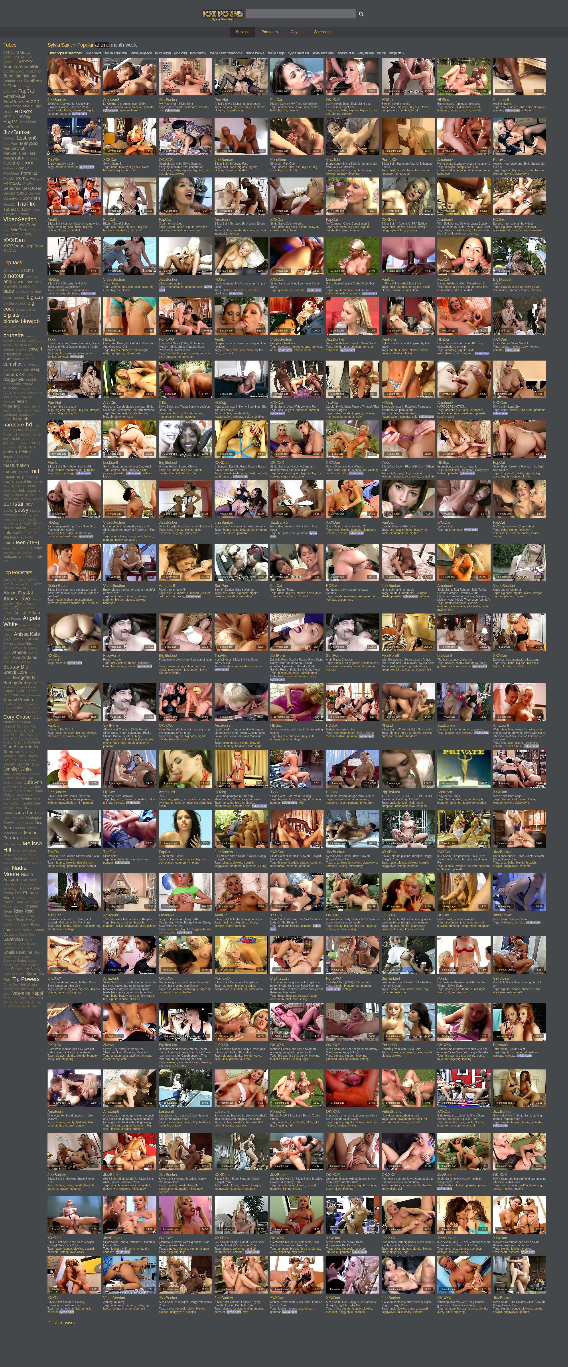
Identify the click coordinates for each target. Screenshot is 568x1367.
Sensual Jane (27, 944)
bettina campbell (455, 603)
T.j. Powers (26, 979)
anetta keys (118, 536)
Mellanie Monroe (25, 850)
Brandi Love (15, 672)
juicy (304, 736)
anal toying (292, 473)
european (11, 388)
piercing (26, 499)
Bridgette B (24, 677)
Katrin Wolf (11, 799)
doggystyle (13, 379)
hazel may (346, 666)
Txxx (26, 209)
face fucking (28, 388)
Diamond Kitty (26, 726)
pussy (21, 510)
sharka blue (345, 53)
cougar (8, 349)
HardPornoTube (16, 106)
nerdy (115, 1059)
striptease (11, 537)
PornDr (22, 168)
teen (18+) (27, 542)
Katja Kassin (25, 795)
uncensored (11, 552)
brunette (13, 335)
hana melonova (405, 806)
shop (297, 739)
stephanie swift (533, 230)
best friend (462, 989)
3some (27, 270)
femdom (9, 401)
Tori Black (27, 988)
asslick (345, 170)
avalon (315, 107)
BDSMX (35, 71)
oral (22, 490)
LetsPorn (10, 144)
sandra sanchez (69, 603)
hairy (7, 419)
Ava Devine (11, 662)
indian (37, 434)
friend (36, 406)
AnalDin (31, 67)
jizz (6, 443)
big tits (11, 315)
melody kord (445, 609)
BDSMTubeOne (15, 71)
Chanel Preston (18, 699)
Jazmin (36, 764)
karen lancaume (113, 666)
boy (426, 989)
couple (21, 349)
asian (19, 281)
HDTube (10, 117)
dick (20, 374)
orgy (6, 495)
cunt (6, 369)
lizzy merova (530, 346)
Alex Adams (24, 588)
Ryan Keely (25, 920)
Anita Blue (11, 639)
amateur (13, 276)
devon (381, 53)
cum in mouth (23, 359)
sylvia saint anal (115, 53)
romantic (9, 519)
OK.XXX (25, 163)
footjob (330, 736)
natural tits (23, 481)
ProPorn (29, 183)
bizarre (69, 1125)
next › (70, 1323)
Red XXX (32, 902)
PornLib (36, 178)
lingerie (9, 456)
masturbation (16, 465)
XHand (34, 230)
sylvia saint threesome (225, 53)
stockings (31, 533)
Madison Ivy (12, 833)
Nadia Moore (15, 871)
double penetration (462, 170)
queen (342, 599)
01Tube (9, 53)
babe (8, 291)
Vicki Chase (11, 1006)
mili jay (107, 802)
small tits (19, 527)
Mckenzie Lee (29, 838)
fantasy (32, 393)
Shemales (322, 32)
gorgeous (118, 353)
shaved (25, 523)
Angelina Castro (14, 629)
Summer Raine (13, 974)
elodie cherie (370, 663)
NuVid (9, 163)
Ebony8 (26, 86)
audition (135, 1055)
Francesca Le (28, 738)
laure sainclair (133, 107)
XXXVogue (13, 245)
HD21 (8, 112)
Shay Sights (22, 957)
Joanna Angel (24, 777)
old (14, 490)
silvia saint (93, 53)
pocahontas (172, 673)
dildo (29, 375)
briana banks (254, 53)
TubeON (11, 209)
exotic (59, 353)
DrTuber (11, 85)
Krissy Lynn (31, 803)
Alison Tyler (13, 608)
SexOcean (32, 188)
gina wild (180, 53)
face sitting (300, 999)
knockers (9, 447)
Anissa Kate (27, 634)
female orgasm (21, 397)
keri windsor (370, 469)
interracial (11, 439)
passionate (11, 499)
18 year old (11, 270)
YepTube (34, 246)
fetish (22, 401)
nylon (541, 107)
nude (32, 486)
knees (409, 929)
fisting (370, 732)
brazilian (294, 110)
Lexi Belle (17, 818)
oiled (6, 490)
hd (29, 425)
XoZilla (17, 235)
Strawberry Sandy (26, 969)
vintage (27, 552)
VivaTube (27, 225)
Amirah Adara (27, 612)
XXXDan (14, 240)
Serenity (9, 948)
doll (124, 739)
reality (35, 510)
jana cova (191, 533)
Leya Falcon (24, 823)
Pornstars (270, 32)
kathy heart (248, 473)
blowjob (30, 321)
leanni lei (400, 992)
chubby (22, 340)
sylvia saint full (298, 53)
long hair (23, 456)
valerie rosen (302, 350)
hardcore (13, 425)
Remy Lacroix (13, 906)
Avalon (26, 662)
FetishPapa (14, 96)
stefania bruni (513, 746)
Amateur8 (13, 66)
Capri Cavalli (13, 691)
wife (39, 556)
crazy (69, 533)
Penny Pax (12, 893)
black (26, 316)
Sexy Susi (23, 948)
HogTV (10, 121)
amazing (60, 227)
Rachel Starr (13, 902)
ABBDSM (11, 57)
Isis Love (27, 752)
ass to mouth (126, 596)
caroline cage (278, 476)
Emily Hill (10, 734)
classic (512, 107)
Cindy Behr (31, 712)
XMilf (6, 235)
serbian (342, 533)
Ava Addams (25, 657)
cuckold (28, 354)
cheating (9, 340)
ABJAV (26, 57)
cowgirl (35, 349)
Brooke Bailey (27, 687)
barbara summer (344, 799)
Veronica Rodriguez (27, 1002)
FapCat (26, 91)
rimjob (33, 515)
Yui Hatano (29, 1006)
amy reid (127, 286)
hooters (37, 430)
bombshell (109, 603)
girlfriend (10, 414)
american (32, 276)
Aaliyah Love (14, 580)
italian (152, 799)
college (8, 344)
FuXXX (32, 101)
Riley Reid (24, 911)
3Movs (23, 52)
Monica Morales (25, 859)
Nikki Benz (28, 880)
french (26, 406)
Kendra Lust (30, 799)
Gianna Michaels (27, 742)
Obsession (10, 888)
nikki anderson (457, 233)
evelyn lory (404, 473)
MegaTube (13, 158)
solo (7, 532)
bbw (38, 291)
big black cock (14, 303)
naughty (9, 486)
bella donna (463, 230)
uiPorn (8, 214)
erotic (420, 802)
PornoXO (12, 183)
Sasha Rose (27, 934)
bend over (173, 929)
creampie (12, 354)
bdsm (7, 297)
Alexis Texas (26, 604)
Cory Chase (17, 717)
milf (34, 471)
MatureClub (14, 148)
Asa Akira (25, 643)
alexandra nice (454, 922)
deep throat (277, 866)
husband (25, 434)
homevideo (22, 430)
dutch (254, 529)
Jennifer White (17, 769)
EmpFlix (9, 91)
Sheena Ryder (14, 961)
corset (424, 350)
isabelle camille (280, 1059)
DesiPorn (33, 81)
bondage (9, 326)
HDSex (23, 111)
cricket (519, 596)
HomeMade (28, 122)
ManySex (29, 143)
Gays (295, 32)
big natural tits (26, 309)
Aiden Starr (24, 584)
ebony (28, 384)
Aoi (24, 639)
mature (10, 471)
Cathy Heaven (30, 695)
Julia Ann (33, 782)
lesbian (10, 452)
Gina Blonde (15, 746)
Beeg (8, 75)
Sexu (22, 193)
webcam (10, 556)
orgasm (33, 490)
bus (161, 1065)
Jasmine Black (14, 756)
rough (21, 519)
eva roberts (458, 606)
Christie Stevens (27, 708)
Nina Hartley (28, 884)
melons (23, 471)
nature (38, 481)
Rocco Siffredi (14, 915)
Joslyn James (12, 782)
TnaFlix (26, 204)
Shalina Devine (17, 952)
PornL (22, 178)
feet (6, 397)
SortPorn (31, 198)
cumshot (12, 364)
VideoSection (20, 219)
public (8, 510)
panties (30, 495)
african (115, 1125)
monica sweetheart (462, 413)
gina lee (283, 290)
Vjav (6, 230)
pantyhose (239, 290)
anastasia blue (138, 469)
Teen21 (9, 204)
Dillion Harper (12, 730)
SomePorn (12, 198)
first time (180, 1065)
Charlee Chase (13, 704)
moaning (32, 477)
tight (16, 548)
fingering (11, 406)
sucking (26, 537)
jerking (116, 1308)
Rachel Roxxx (25, 898)
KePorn (9, 138)
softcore (35, 528)
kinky (23, 443)
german (34, 410)
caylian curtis (464, 107)
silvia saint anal (323, 53)
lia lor (485, 606)
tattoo (8, 542)
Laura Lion (25, 812)
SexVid (34, 193)
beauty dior (462, 663)
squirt (17, 533)
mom (8, 481)
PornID (8, 178)
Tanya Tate (11, 984)
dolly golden (532, 286)
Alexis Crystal (18, 593)
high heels (249, 866)
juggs (14, 443)
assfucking (27, 286)
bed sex (134, 995)
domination (500, 290)
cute (25, 369)
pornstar (13, 504)
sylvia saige (275, 53)
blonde (11, 321)
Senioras (11, 188)
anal (7, 281)
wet (21, 556)
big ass (35, 297)
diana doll (256, 1122)
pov (29, 504)
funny (7, 410)
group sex (26, 414)
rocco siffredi (87, 866)
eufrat (106, 353)
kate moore (228, 533)
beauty (19, 297)
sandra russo (445, 416)
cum (7, 359)
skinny (38, 523)
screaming (10, 523)
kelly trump (366, 53)
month (117, 45)
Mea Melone (12, 844)
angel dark (396, 53)
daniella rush (453, 410)
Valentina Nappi (27, 993)
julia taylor (478, 230)
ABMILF (10, 62)
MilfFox (31, 158)
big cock (239, 107)
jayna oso (443, 173)
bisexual (220, 596)
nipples (21, 486)
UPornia (22, 214)
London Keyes (24, 828)
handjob (20, 419)
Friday (7, 742)
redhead (10, 515)
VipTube (10, 225)
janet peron (482, 170)
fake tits (19, 393)
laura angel (163, 53)
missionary (13, 476)
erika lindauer (167, 356)
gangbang (20, 410)
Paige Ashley (30, 888)
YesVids (10, 251)
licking (25, 452)
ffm (76, 413)
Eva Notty (10, 738)
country (537, 1308)
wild (6, 561)
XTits (30, 234)
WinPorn (19, 229)
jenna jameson (141, 53)
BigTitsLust (25, 76)
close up (35, 340)
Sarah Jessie (22, 930)
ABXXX (25, 61)
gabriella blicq (196, 802)
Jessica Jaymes (15, 773)
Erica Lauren (29, 734)
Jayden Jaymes (16, 764)
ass (29, 281)
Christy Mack (12, 712)
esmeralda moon (344, 732)
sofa (50, 473)
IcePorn (10, 126)
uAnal (36, 209)
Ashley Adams (14, 648)
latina (22, 447)
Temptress (29, 984)
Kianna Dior (11, 803)
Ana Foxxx (12, 619)
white (30, 556)
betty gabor (174, 799)
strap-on (93, 603)
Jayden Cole (27, 760)
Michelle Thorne (14, 855)
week (131, 45)
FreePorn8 (13, 101)
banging (291, 995)
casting (31, 336)
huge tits (10, 434)
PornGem (11, 173)
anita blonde (286, 107)
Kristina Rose (12, 808)
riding (22, 515)
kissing (34, 443)
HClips (36, 106)
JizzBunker (17, 132)
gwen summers (75, 353)
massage (10, 461)
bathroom (139, 1125)
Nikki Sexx (10, 884)
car (495, 596)
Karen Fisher (24, 791)
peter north (371, 596)
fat (40, 393)
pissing (38, 499)
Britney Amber (17, 682)
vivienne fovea (129, 110)
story (371, 802)
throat (7, 548)
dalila (474, 663)
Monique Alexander (16, 863)
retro (273, 350)
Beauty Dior (16, 667)
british (18, 330)
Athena (19, 652)
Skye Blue (21, 965)
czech (131, 416)
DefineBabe (12, 81)
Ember (29, 730)
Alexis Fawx (17, 599)
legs (31, 447)
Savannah (13, 939)
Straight (242, 32)
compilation (23, 344)
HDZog (24, 117)
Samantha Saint (16, 925)
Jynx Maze (10, 787)
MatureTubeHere (19, 153)
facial (7, 393)
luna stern (526, 410)
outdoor (17, 495)
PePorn (8, 168)
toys (38, 548)
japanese (29, 439)
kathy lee (332, 293)
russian (33, 519)
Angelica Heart (30, 625)
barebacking (24, 291)
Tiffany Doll (11, 988)
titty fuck (27, 548)
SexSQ (9, 193)
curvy (16, 369)
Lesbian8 (27, 138)
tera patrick (198, 53)
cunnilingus (31, 364)
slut (6, 528)
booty (22, 326)
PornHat (29, 173)
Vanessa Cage (15, 998)
